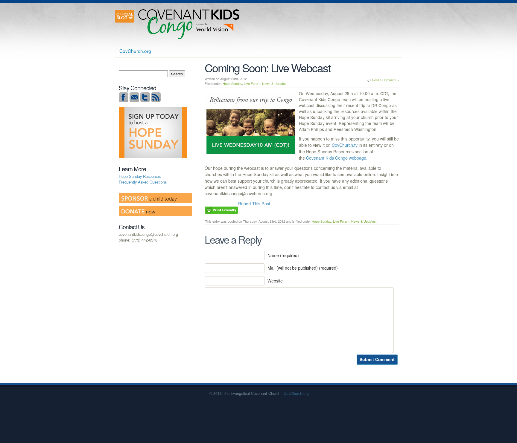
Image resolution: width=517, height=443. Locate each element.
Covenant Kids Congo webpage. (336, 158)
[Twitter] (145, 100)
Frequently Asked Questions (143, 182)
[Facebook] (123, 100)
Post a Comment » (385, 79)
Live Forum (252, 83)
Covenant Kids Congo (189, 24)
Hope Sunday (232, 83)
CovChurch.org (135, 51)
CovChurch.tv (345, 145)
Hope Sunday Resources (140, 176)
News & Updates (274, 83)
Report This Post (254, 204)
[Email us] (134, 100)
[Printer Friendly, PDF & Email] (221, 210)
